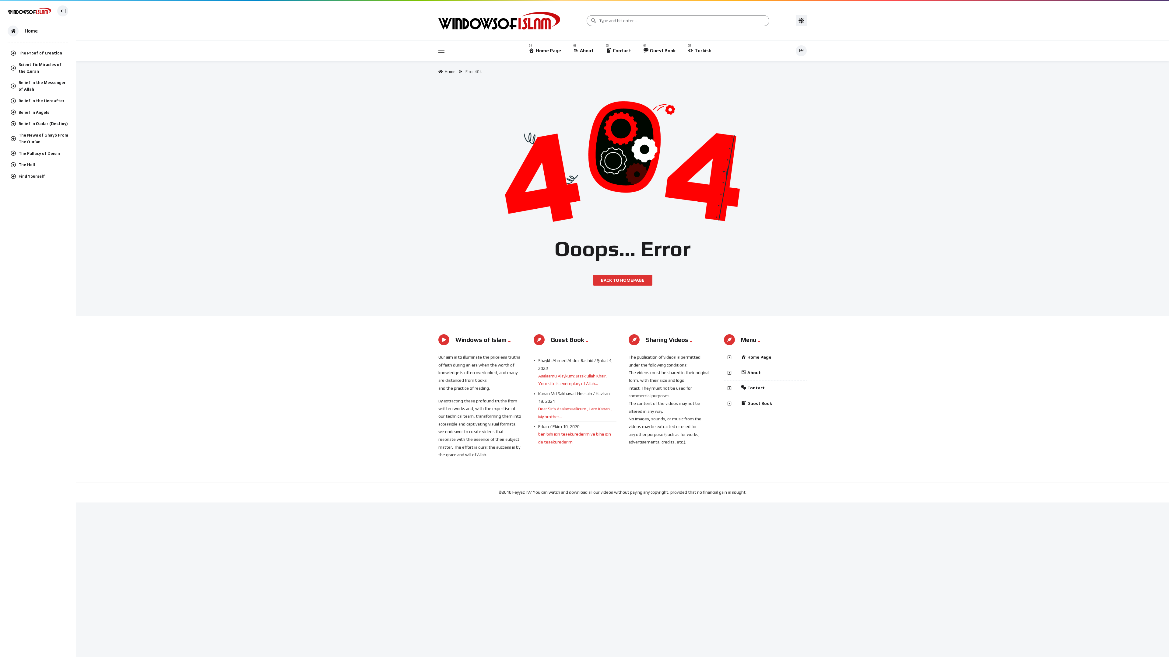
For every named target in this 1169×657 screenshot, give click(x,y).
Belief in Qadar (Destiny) (43, 123)
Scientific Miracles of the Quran (40, 68)
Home (449, 71)
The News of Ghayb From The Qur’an (43, 138)
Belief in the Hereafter (42, 101)
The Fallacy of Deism (39, 153)
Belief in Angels (34, 112)
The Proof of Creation (40, 53)
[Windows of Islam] (29, 11)
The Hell (27, 164)
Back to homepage (622, 280)
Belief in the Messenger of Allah (42, 86)
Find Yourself (32, 176)
